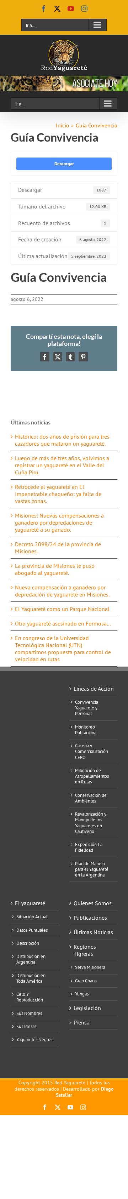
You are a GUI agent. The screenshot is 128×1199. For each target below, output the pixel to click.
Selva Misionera (90, 967)
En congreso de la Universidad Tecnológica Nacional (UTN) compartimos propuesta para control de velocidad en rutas (63, 648)
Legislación (87, 1007)
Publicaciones (90, 917)
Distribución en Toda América (31, 978)
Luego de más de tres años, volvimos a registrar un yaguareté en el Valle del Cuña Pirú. (62, 465)
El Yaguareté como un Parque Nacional (62, 608)
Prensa (82, 1022)
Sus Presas (26, 1026)
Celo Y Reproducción (29, 997)
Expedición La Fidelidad (88, 847)
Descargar (64, 163)
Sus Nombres (29, 1013)
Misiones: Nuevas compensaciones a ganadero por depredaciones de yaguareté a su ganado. (59, 522)
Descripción (27, 943)
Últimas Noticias (93, 932)
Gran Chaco (86, 981)
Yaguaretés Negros (34, 1040)
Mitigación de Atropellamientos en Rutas (92, 776)
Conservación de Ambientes (91, 798)
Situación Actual (32, 917)
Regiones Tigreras (85, 950)
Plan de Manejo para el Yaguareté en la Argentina (91, 869)
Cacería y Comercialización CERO (91, 751)
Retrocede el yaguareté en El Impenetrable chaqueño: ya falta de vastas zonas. (58, 493)
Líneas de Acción (94, 688)
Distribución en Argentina (31, 959)
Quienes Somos (93, 903)
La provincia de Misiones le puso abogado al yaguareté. (55, 569)
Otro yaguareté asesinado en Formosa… (63, 623)
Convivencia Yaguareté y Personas (86, 708)
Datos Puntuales (32, 930)
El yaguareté (30, 903)
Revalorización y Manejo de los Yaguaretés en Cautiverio (90, 822)
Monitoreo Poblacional (86, 730)
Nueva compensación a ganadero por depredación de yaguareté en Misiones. (62, 591)
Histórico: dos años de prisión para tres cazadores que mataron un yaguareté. (62, 440)
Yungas (82, 994)
